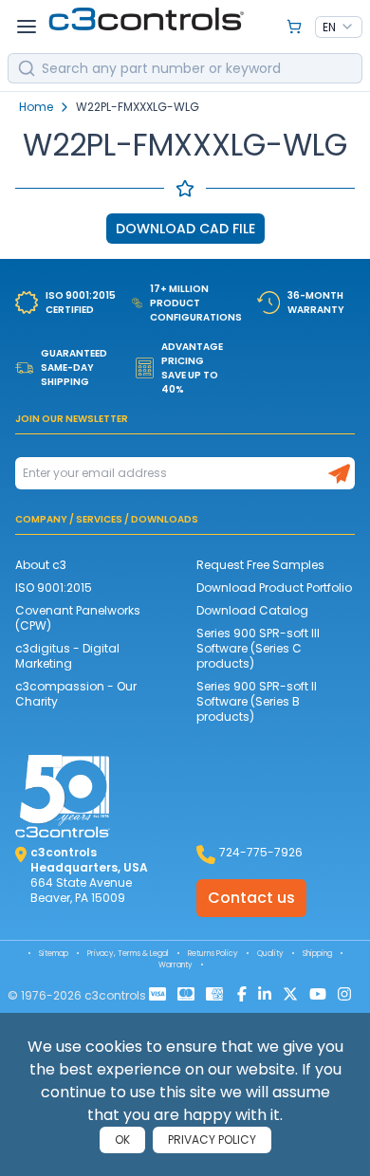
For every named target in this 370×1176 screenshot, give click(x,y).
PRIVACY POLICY (212, 1139)
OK (122, 1139)
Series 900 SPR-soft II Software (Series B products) (256, 701)
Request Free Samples (260, 565)
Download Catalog (252, 610)
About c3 (40, 565)
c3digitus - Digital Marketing (67, 655)
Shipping (317, 953)
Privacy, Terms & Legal (128, 953)
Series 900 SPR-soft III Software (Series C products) (258, 648)
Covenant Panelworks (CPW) (77, 618)
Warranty (175, 965)
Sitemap (53, 953)
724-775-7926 (261, 852)
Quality (270, 953)
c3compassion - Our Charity (76, 693)
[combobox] (338, 27)
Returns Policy (213, 953)
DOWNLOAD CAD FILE (185, 228)
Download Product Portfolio (274, 587)
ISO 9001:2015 (53, 587)
